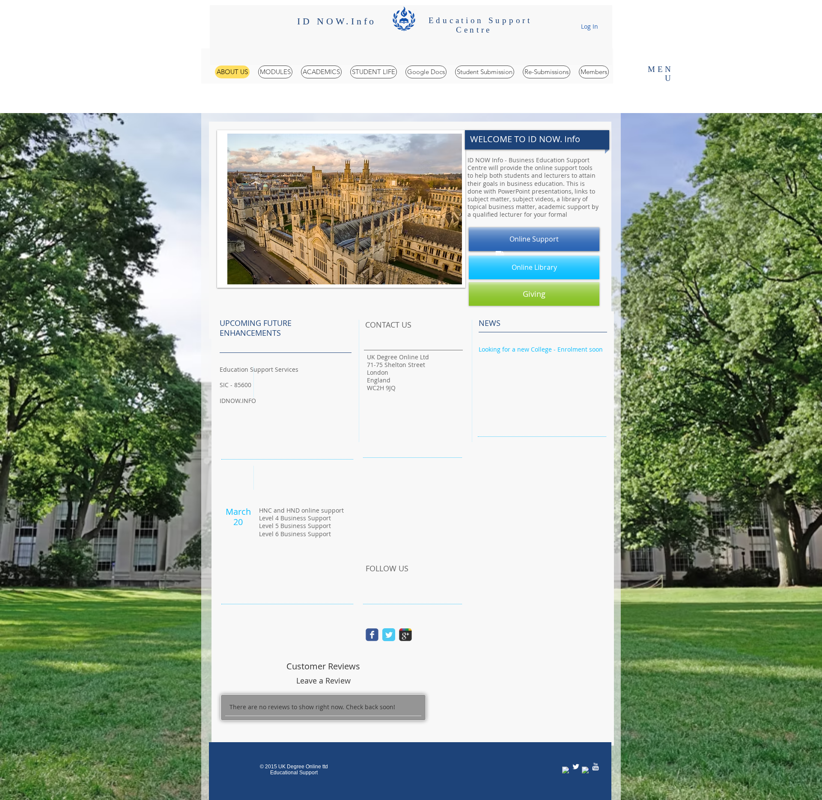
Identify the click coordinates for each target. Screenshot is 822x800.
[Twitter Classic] (388, 634)
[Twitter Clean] (576, 766)
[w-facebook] (566, 770)
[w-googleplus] (586, 770)
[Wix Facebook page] (372, 634)
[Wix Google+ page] (405, 634)
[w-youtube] (595, 766)
